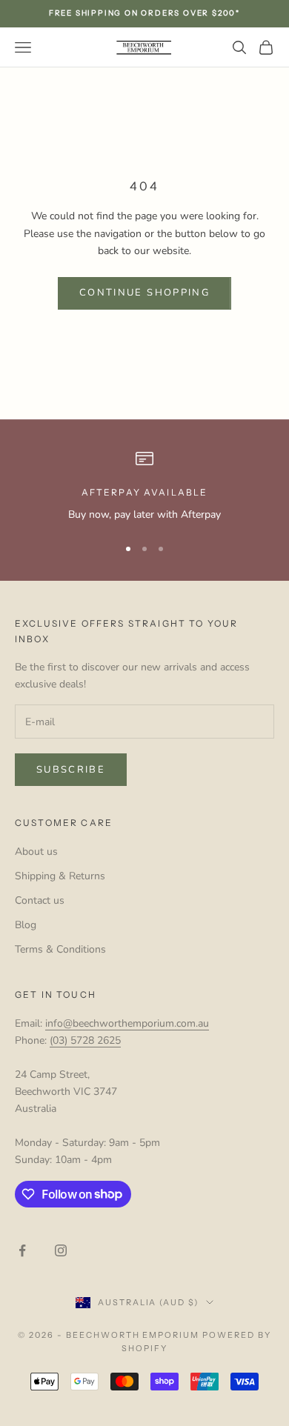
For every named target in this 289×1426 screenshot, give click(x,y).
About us (36, 851)
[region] (144, 486)
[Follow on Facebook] (22, 1250)
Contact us (39, 900)
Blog (25, 925)
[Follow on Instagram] (60, 1250)
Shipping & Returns (60, 876)
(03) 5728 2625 (85, 1040)
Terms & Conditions (60, 949)
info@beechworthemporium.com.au (127, 1023)
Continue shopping (144, 292)
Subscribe (70, 769)
